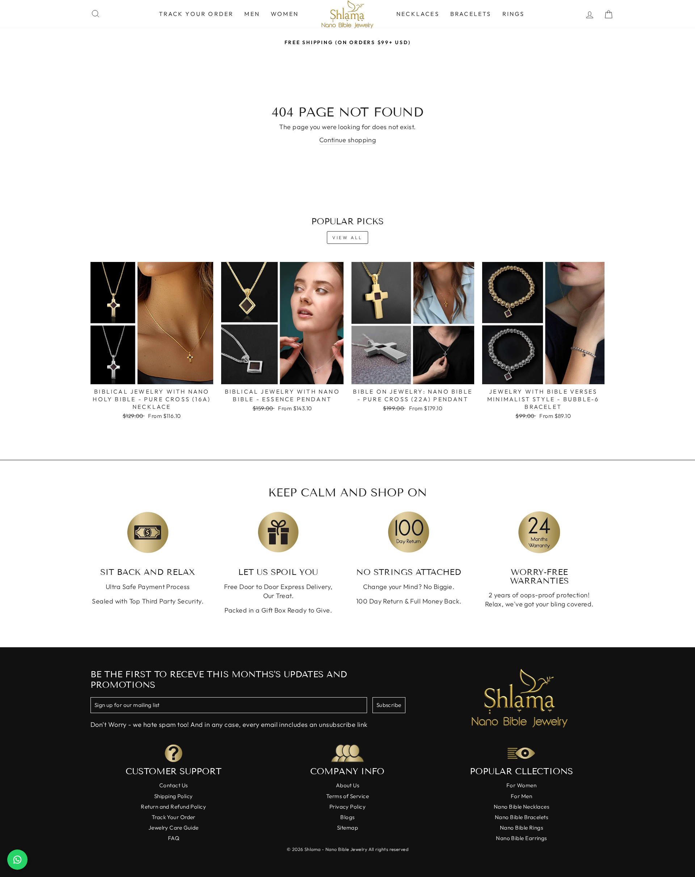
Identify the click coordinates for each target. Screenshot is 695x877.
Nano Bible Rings (521, 827)
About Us (347, 785)
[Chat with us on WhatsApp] (17, 860)
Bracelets (471, 13)
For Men (521, 796)
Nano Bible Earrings (521, 838)
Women (285, 13)
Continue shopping (347, 140)
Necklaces (417, 13)
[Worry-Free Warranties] (539, 532)
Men (252, 13)
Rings (513, 13)
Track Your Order (196, 13)
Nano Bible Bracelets (521, 817)
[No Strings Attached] (409, 532)
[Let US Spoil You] (278, 532)
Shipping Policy (173, 796)
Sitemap (347, 827)
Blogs (347, 817)
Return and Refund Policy (173, 806)
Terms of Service (347, 796)
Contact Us (173, 785)
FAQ (173, 838)
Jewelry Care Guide (173, 827)
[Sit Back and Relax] (148, 532)
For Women (521, 785)
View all (347, 237)
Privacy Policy (347, 806)
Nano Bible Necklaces (521, 806)
